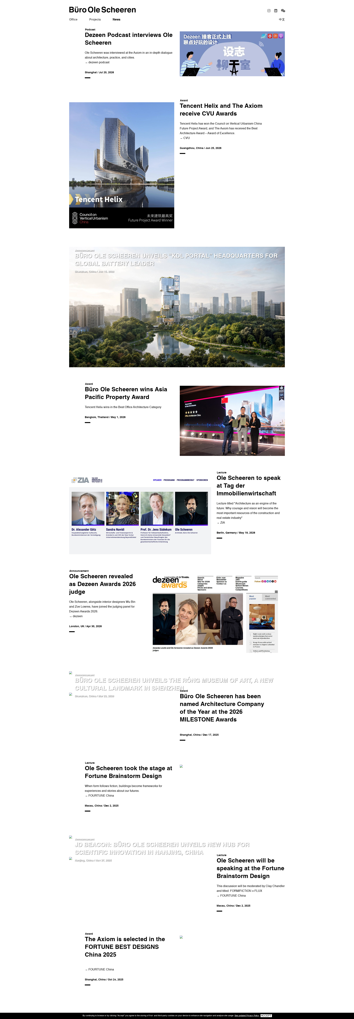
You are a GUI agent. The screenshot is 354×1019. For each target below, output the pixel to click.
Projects (95, 19)
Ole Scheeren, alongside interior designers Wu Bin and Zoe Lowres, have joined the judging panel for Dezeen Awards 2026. (102, 607)
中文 (282, 19)
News (116, 19)
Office (73, 19)
